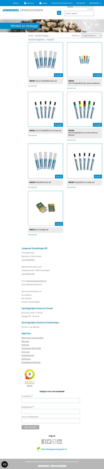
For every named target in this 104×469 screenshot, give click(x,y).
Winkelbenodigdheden (36, 40)
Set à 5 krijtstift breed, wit (46, 81)
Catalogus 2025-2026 (31, 348)
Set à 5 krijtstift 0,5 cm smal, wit (48, 130)
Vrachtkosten (28, 355)
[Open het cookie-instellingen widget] (4, 464)
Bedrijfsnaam (28, 406)
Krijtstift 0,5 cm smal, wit (84, 182)
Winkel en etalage (41, 35)
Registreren (30, 3)
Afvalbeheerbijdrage (31, 362)
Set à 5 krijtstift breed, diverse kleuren (84, 83)
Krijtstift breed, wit (43, 182)
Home (30, 35)
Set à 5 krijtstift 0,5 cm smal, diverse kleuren (83, 134)
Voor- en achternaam (30, 416)
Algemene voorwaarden (32, 337)
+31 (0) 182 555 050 (28, 260)
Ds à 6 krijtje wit (42, 229)
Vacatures (26, 358)
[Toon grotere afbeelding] (45, 59)
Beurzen (25, 341)
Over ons (26, 351)
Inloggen (44, 3)
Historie (25, 344)
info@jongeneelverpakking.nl (36, 281)
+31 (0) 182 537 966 (28, 274)
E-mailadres (27, 396)
